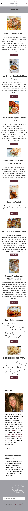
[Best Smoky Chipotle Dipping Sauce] (14, 108)
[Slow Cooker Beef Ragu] (14, 23)
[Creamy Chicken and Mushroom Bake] (14, 266)
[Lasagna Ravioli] (14, 192)
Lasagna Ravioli (14, 202)
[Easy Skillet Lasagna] (14, 312)
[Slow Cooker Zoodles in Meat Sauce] (14, 66)
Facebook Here (16, 430)
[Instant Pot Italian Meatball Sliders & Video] (14, 153)
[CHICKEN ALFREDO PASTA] (14, 351)
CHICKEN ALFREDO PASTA (14, 358)
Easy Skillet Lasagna (14, 320)
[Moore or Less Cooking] (14, 3)
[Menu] (2, 3)
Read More (14, 55)
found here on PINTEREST (14, 434)
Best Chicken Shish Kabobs (14, 231)
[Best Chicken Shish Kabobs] (14, 223)
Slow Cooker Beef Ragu (14, 33)
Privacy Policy (18, 504)
